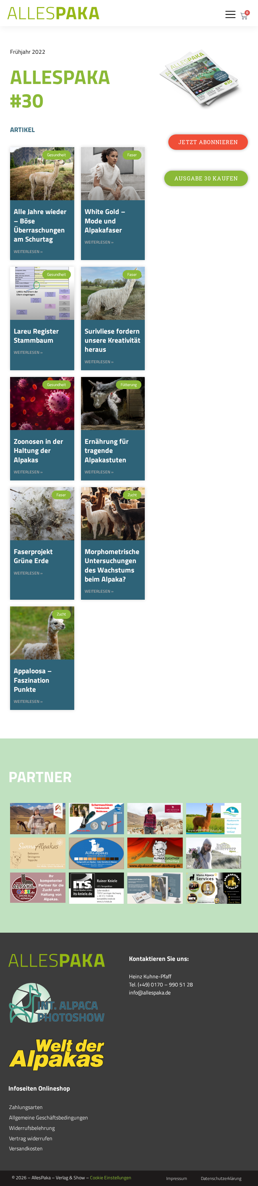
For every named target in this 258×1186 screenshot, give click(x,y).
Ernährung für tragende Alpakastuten (107, 450)
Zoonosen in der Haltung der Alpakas (38, 450)
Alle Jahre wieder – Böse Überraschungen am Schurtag (40, 225)
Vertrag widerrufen (30, 1138)
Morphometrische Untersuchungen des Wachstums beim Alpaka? (112, 565)
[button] (230, 14)
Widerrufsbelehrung (32, 1128)
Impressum (176, 1178)
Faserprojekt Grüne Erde (33, 556)
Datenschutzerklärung (221, 1178)
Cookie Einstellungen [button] (110, 1177)
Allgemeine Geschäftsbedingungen (48, 1117)
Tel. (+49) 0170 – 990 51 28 (161, 984)
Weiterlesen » (28, 252)
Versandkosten (26, 1148)
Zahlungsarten (26, 1107)
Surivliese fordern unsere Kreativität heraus (112, 340)
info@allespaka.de (150, 992)
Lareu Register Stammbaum (36, 335)
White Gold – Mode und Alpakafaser (105, 220)
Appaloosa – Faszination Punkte (33, 679)
